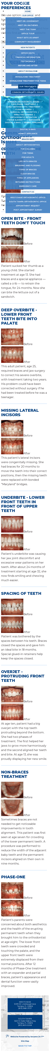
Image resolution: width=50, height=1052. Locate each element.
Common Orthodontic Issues (23, 101)
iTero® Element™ (16, 120)
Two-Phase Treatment (23, 104)
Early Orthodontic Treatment (23, 107)
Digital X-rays (13, 122)
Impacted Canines (23, 115)
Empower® (34, 120)
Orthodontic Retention (23, 117)
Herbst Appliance (33, 122)
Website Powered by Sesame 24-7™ (27, 1037)
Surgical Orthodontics (23, 112)
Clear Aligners (23, 109)
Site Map (25, 1041)
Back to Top (25, 1046)
